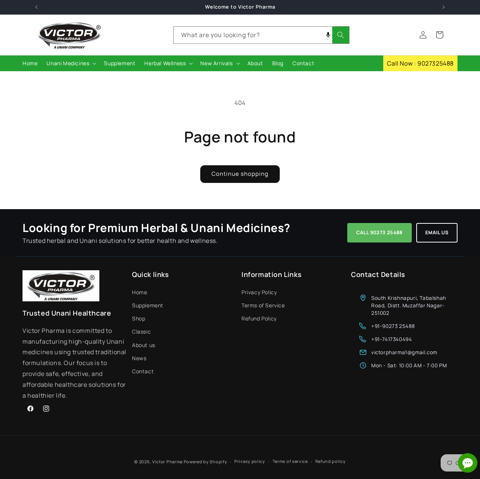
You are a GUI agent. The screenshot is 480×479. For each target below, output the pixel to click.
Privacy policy (249, 461)
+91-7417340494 (391, 338)
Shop (138, 318)
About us (143, 344)
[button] (70, 63)
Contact (143, 370)
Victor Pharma (167, 461)
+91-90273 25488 (393, 325)
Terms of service (290, 461)
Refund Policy (259, 318)
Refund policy (330, 461)
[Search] (340, 35)
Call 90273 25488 (379, 232)
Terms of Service (263, 304)
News (139, 357)
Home (139, 291)
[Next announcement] (443, 7)
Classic (141, 331)
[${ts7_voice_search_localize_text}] (328, 35)
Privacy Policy (259, 291)
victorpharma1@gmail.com (404, 352)
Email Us (436, 232)
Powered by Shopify (205, 461)
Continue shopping (240, 174)
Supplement (148, 304)
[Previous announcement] (36, 7)
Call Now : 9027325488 (420, 63)
